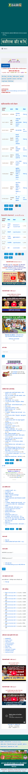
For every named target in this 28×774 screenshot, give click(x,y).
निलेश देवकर (7, 646)
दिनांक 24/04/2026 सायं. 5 (11, 617)
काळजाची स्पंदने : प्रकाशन (10, 426)
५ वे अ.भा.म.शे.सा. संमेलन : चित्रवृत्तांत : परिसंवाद (14, 401)
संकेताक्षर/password (7, 558)
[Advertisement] (14, 18)
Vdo (19, 724)
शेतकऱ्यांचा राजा (11, 746)
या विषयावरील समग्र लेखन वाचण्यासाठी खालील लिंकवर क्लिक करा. (14, 335)
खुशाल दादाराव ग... (17, 237)
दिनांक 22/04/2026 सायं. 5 (11, 620)
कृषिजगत (25, 744)
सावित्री (6, 505)
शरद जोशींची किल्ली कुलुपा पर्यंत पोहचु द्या (13, 447)
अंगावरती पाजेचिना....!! (9, 510)
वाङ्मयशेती (9, 79)
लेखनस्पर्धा (4, 79)
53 (16, 205)
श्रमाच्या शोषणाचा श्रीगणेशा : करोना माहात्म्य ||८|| (15, 430)
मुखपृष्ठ (2, 742)
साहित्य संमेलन (3, 744)
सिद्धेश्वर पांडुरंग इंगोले (9, 493)
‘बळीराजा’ (7, 398)
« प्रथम (6, 205)
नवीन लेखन (4, 76)
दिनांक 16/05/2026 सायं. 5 (11, 595)
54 (19, 205)
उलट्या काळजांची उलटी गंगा (18, 156)
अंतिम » (10, 209)
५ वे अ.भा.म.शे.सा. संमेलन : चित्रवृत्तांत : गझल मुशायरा (15, 415)
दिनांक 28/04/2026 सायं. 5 (11, 608)
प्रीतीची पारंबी (7, 427)
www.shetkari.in (10, 269)
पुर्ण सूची (3, 465)
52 (16, 254)
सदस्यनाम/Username (7, 552)
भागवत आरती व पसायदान (10, 407)
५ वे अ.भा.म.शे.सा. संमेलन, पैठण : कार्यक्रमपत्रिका (14, 504)
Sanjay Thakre (8, 640)
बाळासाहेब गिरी (8, 638)
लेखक (24, 109)
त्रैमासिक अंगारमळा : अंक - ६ (11, 409)
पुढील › (6, 209)
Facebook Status (16, 742)
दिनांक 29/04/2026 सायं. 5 (11, 605)
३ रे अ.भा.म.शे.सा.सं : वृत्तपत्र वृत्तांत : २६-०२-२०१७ (15, 453)
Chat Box (7, 513)
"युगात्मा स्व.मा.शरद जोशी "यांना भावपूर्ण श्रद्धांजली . (15, 420)
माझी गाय (7, 410)
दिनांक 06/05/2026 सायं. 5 (11, 601)
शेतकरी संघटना (3, 746)
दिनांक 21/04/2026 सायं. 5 (11, 623)
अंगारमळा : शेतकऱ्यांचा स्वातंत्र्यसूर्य (11, 495)
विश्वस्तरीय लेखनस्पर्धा (11, 744)
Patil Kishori (8, 641)
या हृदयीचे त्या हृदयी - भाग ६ (10, 490)
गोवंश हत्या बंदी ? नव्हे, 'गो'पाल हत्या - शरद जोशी (14, 518)
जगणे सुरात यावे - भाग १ (10, 400)
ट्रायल (6, 501)
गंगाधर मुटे (25, 114)
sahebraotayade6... (10, 643)
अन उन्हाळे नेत (8, 492)
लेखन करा (7, 540)
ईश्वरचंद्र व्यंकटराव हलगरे (10, 511)
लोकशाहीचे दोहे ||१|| (9, 423)
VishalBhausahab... (9, 650)
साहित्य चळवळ (16, 76)
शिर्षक (17, 109)
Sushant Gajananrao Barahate (12, 508)
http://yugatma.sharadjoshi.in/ (14, 765)
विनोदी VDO (7, 522)
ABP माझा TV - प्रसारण (13, 724)
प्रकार (11, 109)
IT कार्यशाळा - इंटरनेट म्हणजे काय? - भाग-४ (13, 516)
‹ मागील (11, 205)
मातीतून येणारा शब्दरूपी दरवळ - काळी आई (13, 456)
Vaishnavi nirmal (9, 652)
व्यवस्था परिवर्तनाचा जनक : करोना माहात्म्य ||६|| (15, 444)
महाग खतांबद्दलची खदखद (18, 148)
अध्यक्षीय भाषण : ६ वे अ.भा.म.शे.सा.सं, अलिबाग (14, 441)
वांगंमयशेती (15, 372)
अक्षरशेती (21, 76)
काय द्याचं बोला (18, 130)
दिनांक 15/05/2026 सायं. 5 (11, 598)
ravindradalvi (16, 248)
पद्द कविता (9, 242)
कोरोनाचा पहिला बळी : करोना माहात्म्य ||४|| (14, 507)
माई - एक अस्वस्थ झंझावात (18, 198)
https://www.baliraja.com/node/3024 (16, 91)
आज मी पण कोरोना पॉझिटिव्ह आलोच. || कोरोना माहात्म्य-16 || (18, 188)
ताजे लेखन (9, 76)
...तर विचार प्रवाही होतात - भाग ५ (11, 429)
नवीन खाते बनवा (8, 563)
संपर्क (16, 746)
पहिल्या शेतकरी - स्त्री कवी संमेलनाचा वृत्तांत (13, 404)
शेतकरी (9, 232)
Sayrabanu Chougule (10, 649)
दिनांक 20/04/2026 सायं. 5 (11, 626)
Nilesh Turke (8, 647)
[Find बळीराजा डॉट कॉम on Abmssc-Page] (10, 367)
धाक (8, 248)
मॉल (6, 406)
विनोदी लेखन (10, 81)
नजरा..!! (6, 424)
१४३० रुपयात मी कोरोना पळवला (18, 163)
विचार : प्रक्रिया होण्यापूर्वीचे (10, 433)
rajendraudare (17, 232)
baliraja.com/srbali (14, 338)
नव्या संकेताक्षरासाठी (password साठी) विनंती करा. (15, 564)
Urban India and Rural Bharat (12, 452)
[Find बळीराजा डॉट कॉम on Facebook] (14, 367)
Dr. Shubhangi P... (9, 644)
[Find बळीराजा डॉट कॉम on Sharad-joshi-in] (7, 367)
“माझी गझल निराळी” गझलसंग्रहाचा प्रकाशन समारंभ (18, 122)
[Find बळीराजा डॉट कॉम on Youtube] (20, 367)
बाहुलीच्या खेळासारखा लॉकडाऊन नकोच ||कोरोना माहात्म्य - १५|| (18, 174)
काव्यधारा (14, 79)
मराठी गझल (19, 79)
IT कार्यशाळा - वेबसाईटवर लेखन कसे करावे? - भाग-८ (15, 412)
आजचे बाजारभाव (7, 742)
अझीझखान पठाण (8, 496)
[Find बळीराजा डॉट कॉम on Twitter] (17, 367)
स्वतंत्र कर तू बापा (9, 225)
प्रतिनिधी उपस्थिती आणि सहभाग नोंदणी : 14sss (14, 541)
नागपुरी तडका (4, 81)
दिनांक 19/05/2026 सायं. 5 (11, 592)
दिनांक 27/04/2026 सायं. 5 (11, 611)
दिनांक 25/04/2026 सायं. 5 (11, 614)
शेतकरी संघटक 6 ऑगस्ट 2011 (11, 514)
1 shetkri (7, 418)
